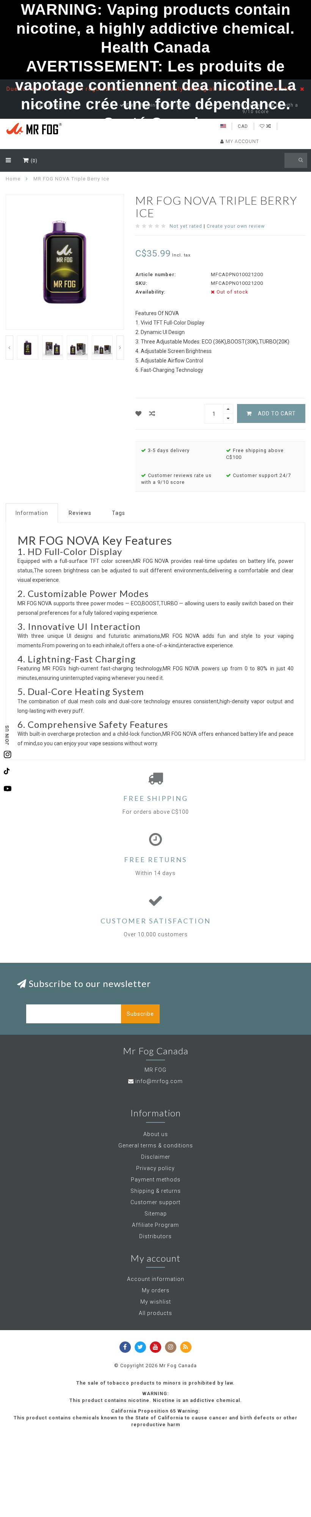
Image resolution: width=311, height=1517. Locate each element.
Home (13, 179)
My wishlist (155, 1302)
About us (155, 1134)
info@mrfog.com (159, 1081)
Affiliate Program (155, 1225)
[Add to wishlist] (138, 413)
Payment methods (156, 1180)
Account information (155, 1279)
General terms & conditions (155, 1145)
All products (155, 1313)
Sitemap (156, 1214)
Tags (118, 513)
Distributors (155, 1236)
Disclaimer (155, 1157)
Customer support (155, 1202)
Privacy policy (155, 1168)
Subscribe (140, 1014)
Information (32, 513)
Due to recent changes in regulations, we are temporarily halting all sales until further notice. (153, 89)
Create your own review (236, 226)
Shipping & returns (155, 1191)
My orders (156, 1290)
